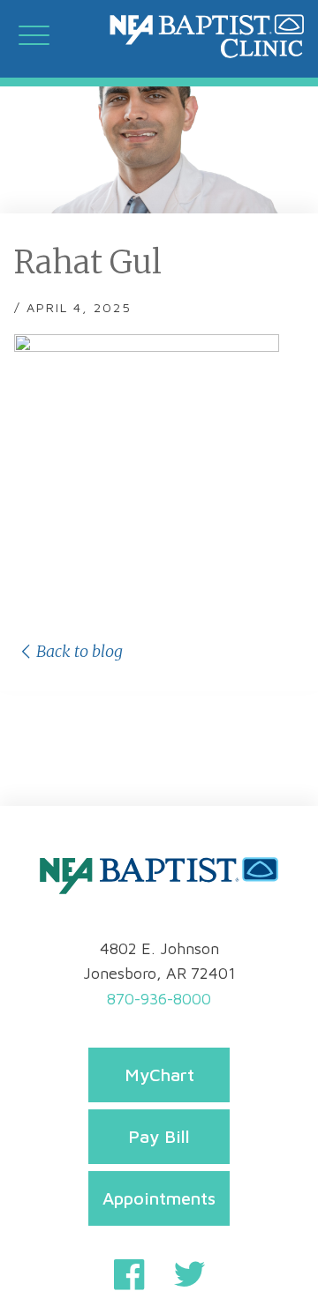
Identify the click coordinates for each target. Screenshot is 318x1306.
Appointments (159, 1198)
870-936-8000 (159, 998)
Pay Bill (159, 1136)
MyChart (159, 1074)
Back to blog (79, 651)
